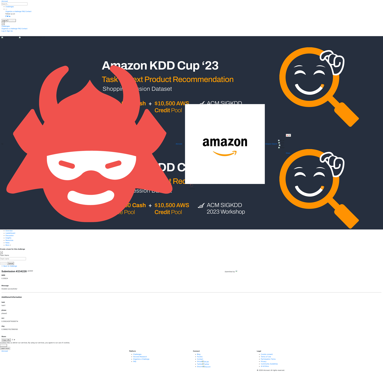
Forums (199, 357)
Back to (32, 34)
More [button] (7, 245)
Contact (28, 11)
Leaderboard (10, 233)
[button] (6, 9)
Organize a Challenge (141, 359)
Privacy (263, 361)
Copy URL (6, 340)
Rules (7, 243)
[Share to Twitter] (14, 340)
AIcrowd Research (140, 357)
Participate (377, 249)
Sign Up (12, 20)
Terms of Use (266, 357)
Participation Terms (268, 359)
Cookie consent (267, 354)
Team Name (4, 255)
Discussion (9, 235)
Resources (9, 240)
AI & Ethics (265, 366)
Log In (4, 20)
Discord (200, 367)
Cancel (10, 263)
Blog (198, 354)
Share (288, 153)
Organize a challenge (13, 11)
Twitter (199, 364)
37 (289, 135)
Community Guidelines (269, 364)
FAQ (23, 11)
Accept (3, 345)
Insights (8, 238)
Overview (9, 231)
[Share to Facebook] (12, 340)
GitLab (199, 361)
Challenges (9, 7)
